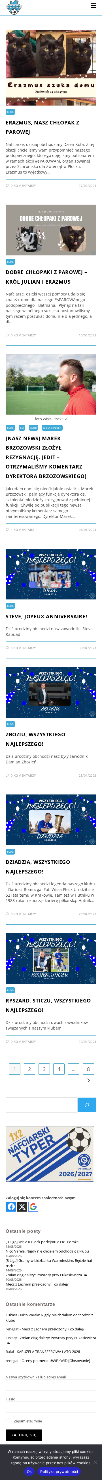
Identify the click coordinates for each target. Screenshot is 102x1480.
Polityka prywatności (59, 1471)
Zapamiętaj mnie (27, 1421)
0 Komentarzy (23, 185)
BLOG (10, 111)
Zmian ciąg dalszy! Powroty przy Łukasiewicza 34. (47, 1274)
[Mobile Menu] (93, 5)
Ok (29, 1471)
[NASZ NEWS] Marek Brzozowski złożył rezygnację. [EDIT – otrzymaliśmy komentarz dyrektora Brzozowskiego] (46, 457)
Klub (33, 427)
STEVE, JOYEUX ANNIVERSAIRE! (46, 616)
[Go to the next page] (88, 1080)
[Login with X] (22, 1207)
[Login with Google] (33, 1207)
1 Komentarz (22, 529)
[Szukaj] (87, 1105)
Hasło (10, 1399)
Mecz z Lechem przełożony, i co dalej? (37, 1284)
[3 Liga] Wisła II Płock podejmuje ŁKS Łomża (42, 1241)
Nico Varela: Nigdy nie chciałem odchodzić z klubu (47, 1251)
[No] (95, 1462)
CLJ (22, 427)
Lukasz (11, 1314)
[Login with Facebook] (11, 1207)
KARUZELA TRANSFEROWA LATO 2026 (48, 1351)
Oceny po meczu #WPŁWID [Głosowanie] (56, 1360)
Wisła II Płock (52, 427)
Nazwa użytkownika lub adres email (36, 1377)
